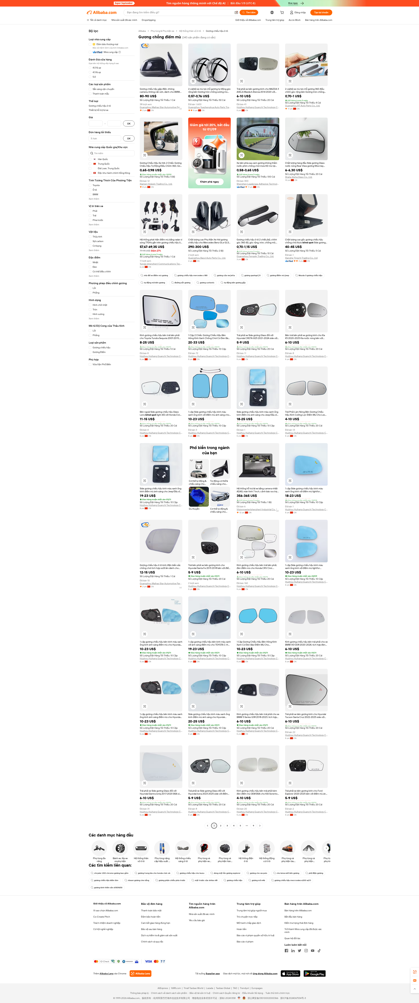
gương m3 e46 (258, 880)
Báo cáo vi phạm (245, 941)
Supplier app (213, 973)
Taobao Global (223, 988)
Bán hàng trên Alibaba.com (298, 910)
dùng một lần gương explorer (227, 873)
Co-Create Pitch (101, 916)
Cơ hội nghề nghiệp (103, 929)
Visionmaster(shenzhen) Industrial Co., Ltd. (258, 509)
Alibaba (142, 31)
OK (128, 123)
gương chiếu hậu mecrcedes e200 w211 (292, 880)
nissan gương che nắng (138, 880)
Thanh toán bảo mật (151, 910)
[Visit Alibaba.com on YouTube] (313, 951)
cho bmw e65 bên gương (288, 873)
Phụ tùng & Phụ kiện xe (162, 31)
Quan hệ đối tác (292, 938)
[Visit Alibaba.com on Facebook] (286, 951)
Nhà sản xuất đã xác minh (202, 914)
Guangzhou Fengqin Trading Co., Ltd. (255, 256)
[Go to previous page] (207, 826)
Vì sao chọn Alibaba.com (105, 910)
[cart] (282, 13)
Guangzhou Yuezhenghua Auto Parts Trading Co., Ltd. (209, 107)
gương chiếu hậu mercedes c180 (192, 275)
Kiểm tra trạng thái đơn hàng (298, 923)
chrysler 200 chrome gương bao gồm (111, 873)
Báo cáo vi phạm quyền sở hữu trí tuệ (255, 935)
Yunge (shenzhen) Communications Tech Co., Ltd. (161, 263)
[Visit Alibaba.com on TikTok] (319, 951)
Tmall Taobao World (193, 988)
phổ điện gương (316, 873)
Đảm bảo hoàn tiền (150, 916)
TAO (235, 988)
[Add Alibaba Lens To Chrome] (140, 973)
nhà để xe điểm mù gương (156, 275)
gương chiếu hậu (234, 880)
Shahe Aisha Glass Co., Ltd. (298, 177)
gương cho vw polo (258, 873)
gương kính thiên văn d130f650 (108, 887)
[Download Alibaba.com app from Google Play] (315, 973)
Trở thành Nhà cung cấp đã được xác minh (303, 930)
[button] (236, 12)
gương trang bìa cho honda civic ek (154, 873)
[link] (414, 972)
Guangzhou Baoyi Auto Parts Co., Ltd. (207, 258)
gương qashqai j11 (252, 275)
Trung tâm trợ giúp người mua (252, 910)
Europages (257, 988)
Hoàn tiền (241, 929)
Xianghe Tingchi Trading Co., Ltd (301, 258)
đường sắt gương (182, 282)
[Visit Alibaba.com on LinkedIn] (293, 951)
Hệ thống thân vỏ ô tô (190, 31)
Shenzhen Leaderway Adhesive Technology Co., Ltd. (258, 184)
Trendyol (244, 988)
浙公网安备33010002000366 (263, 998)
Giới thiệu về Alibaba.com (107, 903)
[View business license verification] (239, 998)
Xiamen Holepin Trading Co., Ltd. (156, 184)
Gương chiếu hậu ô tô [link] (217, 31)
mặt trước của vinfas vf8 (206, 880)
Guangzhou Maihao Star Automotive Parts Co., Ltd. (161, 107)
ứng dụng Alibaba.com (265, 973)
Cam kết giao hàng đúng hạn (155, 923)
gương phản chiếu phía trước (172, 880)
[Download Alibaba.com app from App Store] (290, 973)
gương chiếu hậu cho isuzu (192, 873)
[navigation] (112, 429)
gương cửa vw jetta (226, 275)
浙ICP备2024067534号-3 (293, 998)
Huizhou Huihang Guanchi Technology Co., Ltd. (258, 107)
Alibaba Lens (106, 973)
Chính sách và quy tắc (152, 941)
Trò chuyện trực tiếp (247, 916)
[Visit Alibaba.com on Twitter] (299, 951)
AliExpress (163, 988)
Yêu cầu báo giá (197, 920)
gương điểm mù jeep (279, 275)
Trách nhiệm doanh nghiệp (106, 923)
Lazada (209, 988)
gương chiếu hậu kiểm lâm (106, 880)
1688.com (176, 988)
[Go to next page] (260, 826)
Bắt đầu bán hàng (293, 916)
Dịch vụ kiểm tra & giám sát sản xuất (159, 935)
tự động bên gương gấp (235, 282)
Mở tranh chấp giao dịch (249, 923)
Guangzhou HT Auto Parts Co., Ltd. (302, 105)
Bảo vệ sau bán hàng (151, 929)
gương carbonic (207, 282)
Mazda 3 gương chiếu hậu (310, 275)
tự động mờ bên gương (154, 282)
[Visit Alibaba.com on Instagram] (306, 951)
